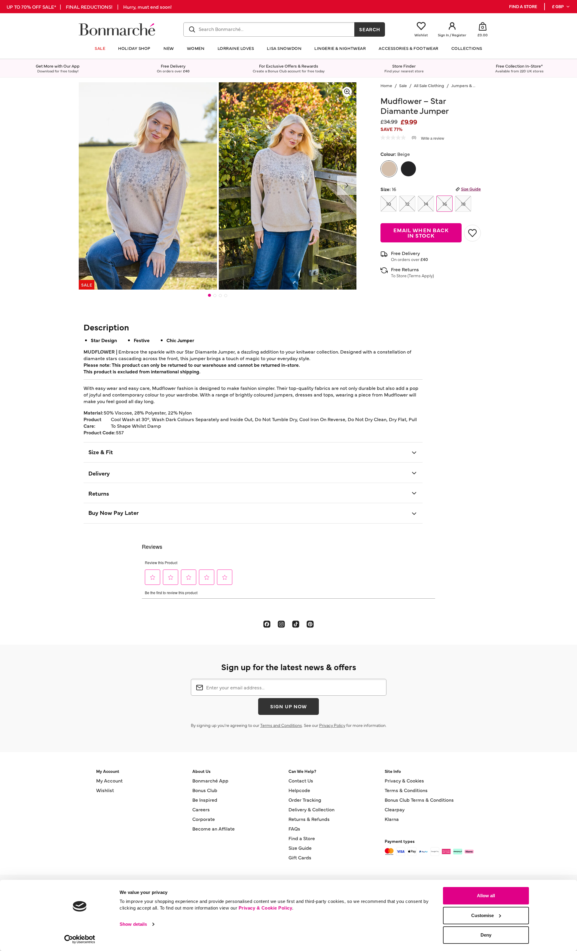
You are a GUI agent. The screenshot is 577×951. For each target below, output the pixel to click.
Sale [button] (100, 48)
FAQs (294, 828)
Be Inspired (204, 799)
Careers (201, 809)
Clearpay (395, 809)
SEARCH (369, 29)
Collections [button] (466, 48)
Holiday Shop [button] (134, 48)
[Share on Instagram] (281, 624)
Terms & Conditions (406, 790)
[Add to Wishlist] (472, 233)
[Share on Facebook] (266, 624)
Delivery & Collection (311, 809)
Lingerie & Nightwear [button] (340, 48)
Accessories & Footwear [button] (408, 48)
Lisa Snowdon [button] (284, 48)
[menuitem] (561, 7)
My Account (109, 780)
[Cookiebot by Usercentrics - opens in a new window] (79, 939)
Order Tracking (304, 799)
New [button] (168, 48)
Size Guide (471, 189)
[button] (561, 7)
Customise (482, 915)
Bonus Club (204, 790)
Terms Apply (421, 275)
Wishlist (105, 790)
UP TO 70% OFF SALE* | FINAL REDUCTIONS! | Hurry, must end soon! (89, 6)
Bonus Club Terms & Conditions (419, 799)
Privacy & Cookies (404, 780)
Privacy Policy (332, 725)
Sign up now (288, 706)
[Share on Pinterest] (310, 624)
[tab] (209, 295)
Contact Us (300, 780)
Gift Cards (299, 857)
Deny (486, 934)
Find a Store (301, 838)
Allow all (486, 895)
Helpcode (299, 790)
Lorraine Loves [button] (236, 48)
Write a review (432, 138)
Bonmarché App (210, 780)
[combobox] (269, 29)
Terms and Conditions (281, 725)
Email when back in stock (421, 232)
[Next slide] (346, 185)
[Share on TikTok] (295, 624)
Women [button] (196, 48)
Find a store (523, 6)
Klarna (392, 819)
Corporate (203, 819)
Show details (133, 924)
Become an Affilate (213, 828)
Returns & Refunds (309, 819)
